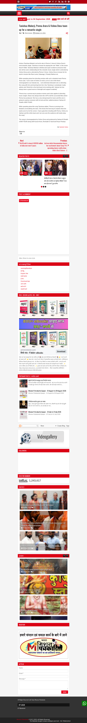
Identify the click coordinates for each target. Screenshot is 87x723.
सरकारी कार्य (24, 288)
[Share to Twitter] (24, 161)
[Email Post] (20, 134)
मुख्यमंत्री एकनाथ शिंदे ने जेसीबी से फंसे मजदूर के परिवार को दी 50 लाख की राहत (42, 545)
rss (59, 2)
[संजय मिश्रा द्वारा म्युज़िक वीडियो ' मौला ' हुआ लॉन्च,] (66, 168)
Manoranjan (28, 33)
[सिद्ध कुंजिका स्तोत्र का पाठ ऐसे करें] (43, 568)
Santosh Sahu (63, 127)
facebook (52, 2)
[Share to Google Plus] (26, 161)
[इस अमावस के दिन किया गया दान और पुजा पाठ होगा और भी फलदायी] (43, 609)
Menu (18, 2)
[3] (45, 186)
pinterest (68, 2)
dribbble (65, 2)
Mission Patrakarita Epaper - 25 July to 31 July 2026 (44, 411)
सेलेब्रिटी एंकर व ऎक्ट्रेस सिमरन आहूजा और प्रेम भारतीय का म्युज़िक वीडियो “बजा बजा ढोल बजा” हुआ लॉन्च (41, 180)
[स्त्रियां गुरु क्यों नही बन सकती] (43, 588)
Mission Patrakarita (22, 718)
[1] (41, 186)
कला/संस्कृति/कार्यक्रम (26, 267)
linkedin (62, 2)
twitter (49, 2)
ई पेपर (22, 278)
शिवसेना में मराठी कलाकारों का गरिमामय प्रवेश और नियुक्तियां (37, 504)
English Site (24, 273)
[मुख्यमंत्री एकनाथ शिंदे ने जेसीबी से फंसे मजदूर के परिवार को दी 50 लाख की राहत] (43, 540)
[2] (43, 186)
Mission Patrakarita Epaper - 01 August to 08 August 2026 (47, 390)
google (56, 2)
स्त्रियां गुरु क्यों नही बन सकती (29, 594)
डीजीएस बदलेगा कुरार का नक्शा (36, 400)
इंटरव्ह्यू (22, 270)
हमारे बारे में (23, 286)
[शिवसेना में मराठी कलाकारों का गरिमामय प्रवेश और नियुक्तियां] (43, 499)
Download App (25, 280)
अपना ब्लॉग (23, 283)
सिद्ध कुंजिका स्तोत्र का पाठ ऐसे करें (30, 573)
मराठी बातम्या (24, 275)
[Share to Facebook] (22, 161)
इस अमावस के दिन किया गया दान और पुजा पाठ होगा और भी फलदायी (39, 614)
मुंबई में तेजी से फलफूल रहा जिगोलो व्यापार (39, 379)
